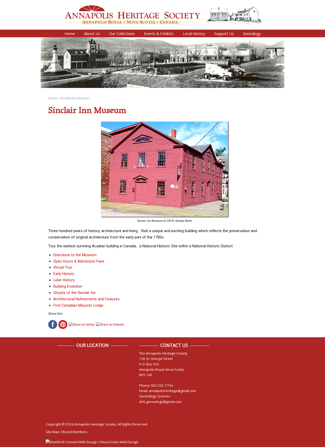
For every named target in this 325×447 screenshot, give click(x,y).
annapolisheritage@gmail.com (172, 390)
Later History (64, 280)
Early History (63, 273)
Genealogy (252, 33)
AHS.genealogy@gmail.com (160, 401)
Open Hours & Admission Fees (78, 261)
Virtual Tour (62, 267)
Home (69, 33)
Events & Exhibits (159, 33)
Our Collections (122, 33)
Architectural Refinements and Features (86, 299)
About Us (92, 33)
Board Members (74, 432)
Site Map (52, 432)
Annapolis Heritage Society (95, 424)
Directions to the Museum (74, 255)
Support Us (224, 33)
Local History (194, 33)
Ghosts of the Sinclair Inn (74, 292)
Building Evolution (67, 286)
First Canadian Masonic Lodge (78, 305)
